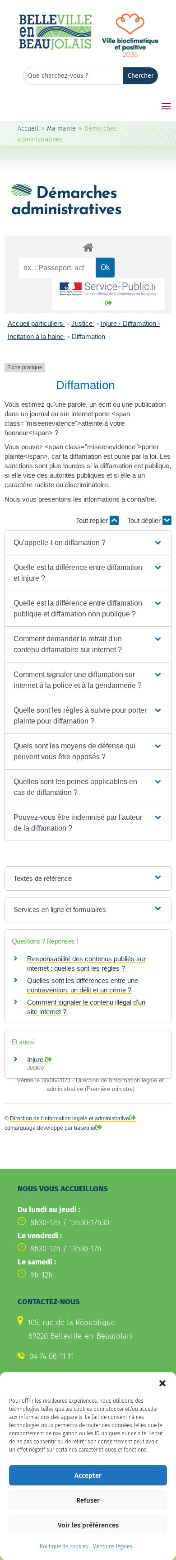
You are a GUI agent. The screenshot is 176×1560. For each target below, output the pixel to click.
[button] (162, 1383)
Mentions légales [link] (112, 1546)
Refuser (88, 1500)
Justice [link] (82, 323)
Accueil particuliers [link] (36, 323)
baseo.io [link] (84, 1128)
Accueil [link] (28, 128)
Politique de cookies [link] (64, 1546)
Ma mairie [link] (61, 128)
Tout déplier (144, 520)
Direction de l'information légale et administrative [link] (69, 1118)
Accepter (88, 1475)
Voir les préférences (88, 1525)
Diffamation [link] (88, 336)
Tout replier (93, 520)
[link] (55, 48)
